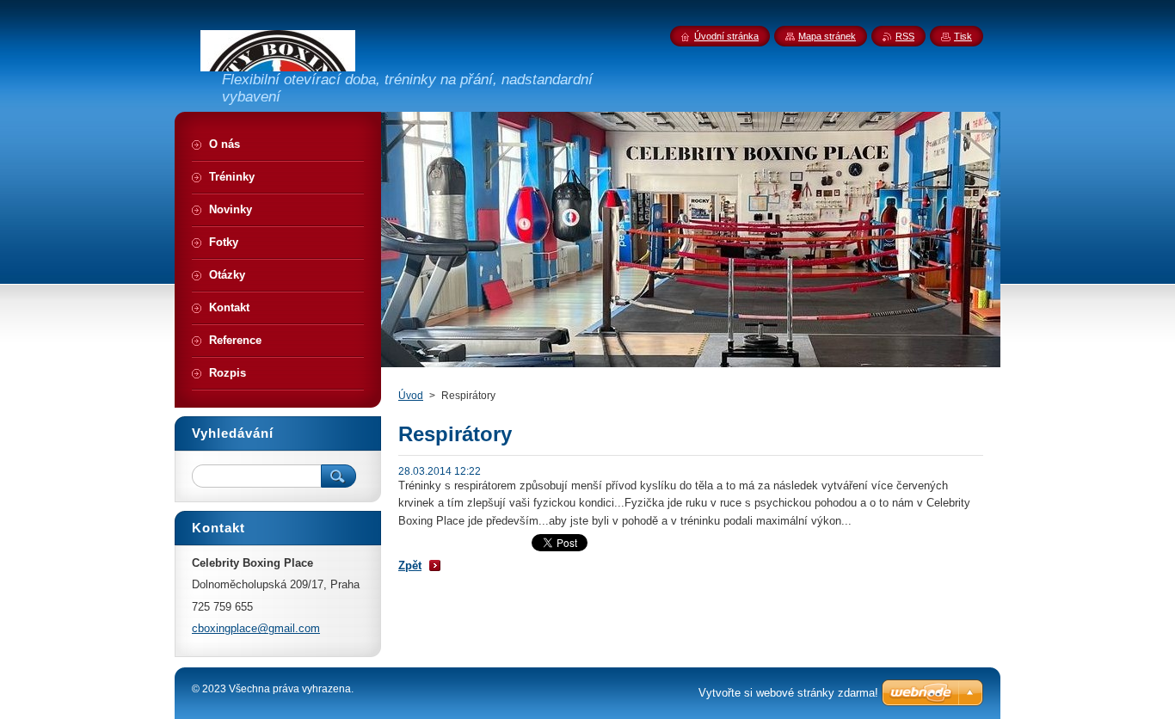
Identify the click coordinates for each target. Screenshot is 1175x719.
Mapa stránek (827, 36)
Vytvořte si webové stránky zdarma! (788, 692)
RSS (904, 36)
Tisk (963, 36)
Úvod (410, 395)
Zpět (409, 565)
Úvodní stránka (726, 36)
